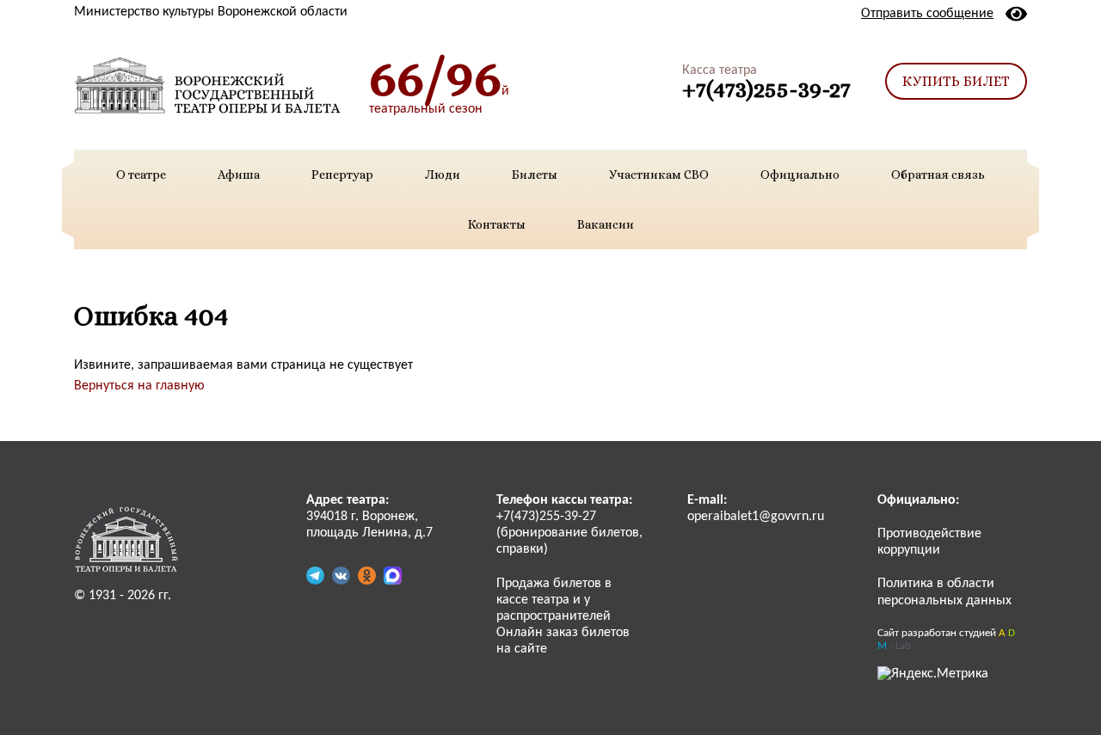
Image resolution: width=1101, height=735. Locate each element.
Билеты (534, 174)
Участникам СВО (659, 174)
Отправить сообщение (927, 14)
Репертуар (342, 174)
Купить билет (956, 81)
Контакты (497, 224)
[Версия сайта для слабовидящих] (1016, 13)
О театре (141, 174)
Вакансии (605, 224)
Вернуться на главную (139, 386)
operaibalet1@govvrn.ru (755, 517)
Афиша (239, 174)
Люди (442, 174)
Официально (800, 174)
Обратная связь (938, 174)
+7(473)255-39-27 (766, 89)
